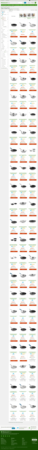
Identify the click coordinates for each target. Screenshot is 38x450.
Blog (11, 439)
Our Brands (23, 440)
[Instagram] (1, 436)
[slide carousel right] (35, 16)
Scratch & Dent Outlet (13, 440)
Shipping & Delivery (35, 443)
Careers (23, 441)
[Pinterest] (9, 436)
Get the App (7, 0)
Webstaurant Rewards (3, 440)
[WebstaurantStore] (10, 431)
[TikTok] (7, 436)
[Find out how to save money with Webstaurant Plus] (12, 31)
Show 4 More (4, 26)
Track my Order (34, 441)
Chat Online (34, 442)
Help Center (3, 0)
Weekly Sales (12, 441)
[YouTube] (3, 436)
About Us (23, 439)
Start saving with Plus (21, 428)
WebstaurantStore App (3, 441)
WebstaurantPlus (3, 439)
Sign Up (13, 428)
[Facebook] (5, 436)
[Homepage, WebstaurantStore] (5, 2)
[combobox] (17, 2)
